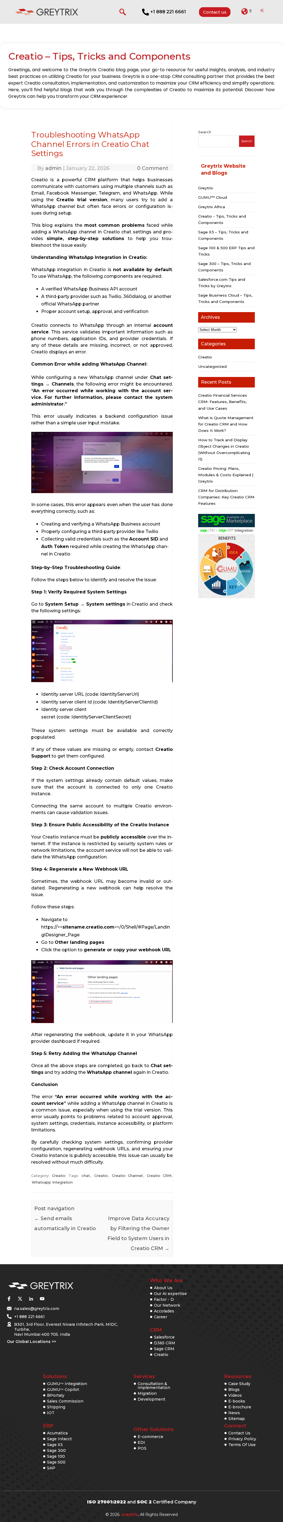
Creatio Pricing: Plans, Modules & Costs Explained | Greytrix (225, 474)
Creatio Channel (127, 1175)
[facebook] (9, 1298)
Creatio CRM (159, 1175)
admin (53, 168)
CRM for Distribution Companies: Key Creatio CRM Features (226, 497)
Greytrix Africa (211, 207)
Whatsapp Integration (52, 1182)
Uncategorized (212, 366)
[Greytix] (59, 1286)
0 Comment (152, 168)
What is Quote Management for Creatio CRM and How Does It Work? (225, 424)
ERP (48, 1426)
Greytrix (205, 188)
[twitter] (20, 1298)
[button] (246, 11)
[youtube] (42, 1298)
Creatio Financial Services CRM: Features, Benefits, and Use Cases (222, 401)
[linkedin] (31, 1298)
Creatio (58, 1175)
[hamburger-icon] (262, 10)
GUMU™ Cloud (212, 197)
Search (204, 132)
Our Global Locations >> (31, 1341)
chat (86, 1175)
